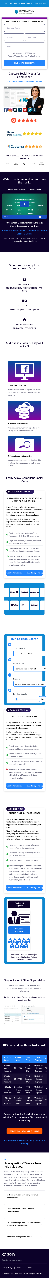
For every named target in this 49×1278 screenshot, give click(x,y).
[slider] (22, 217)
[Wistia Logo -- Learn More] (40, 217)
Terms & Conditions (24, 1268)
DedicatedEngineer (19, 904)
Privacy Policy (7, 1268)
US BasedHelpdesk (19, 930)
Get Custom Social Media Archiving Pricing (24, 572)
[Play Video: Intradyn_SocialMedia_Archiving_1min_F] (24, 204)
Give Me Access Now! (24, 63)
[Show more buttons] (45, 217)
